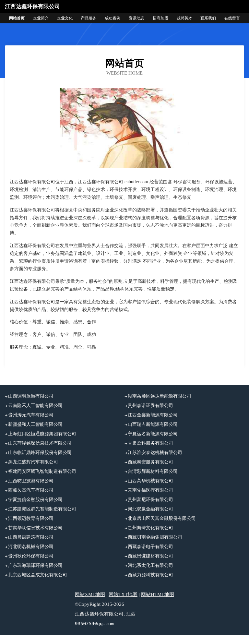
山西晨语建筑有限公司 (30, 537)
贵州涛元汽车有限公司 (30, 415)
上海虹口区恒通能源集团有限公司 (42, 433)
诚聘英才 (184, 18)
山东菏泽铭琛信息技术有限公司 (40, 443)
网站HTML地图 (157, 594)
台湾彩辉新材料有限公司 (153, 471)
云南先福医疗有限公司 (150, 490)
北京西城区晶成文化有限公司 (37, 574)
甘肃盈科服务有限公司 (150, 443)
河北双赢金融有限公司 (150, 509)
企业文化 (65, 18)
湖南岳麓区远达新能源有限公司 (159, 396)
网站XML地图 (90, 594)
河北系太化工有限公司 (150, 565)
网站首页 (17, 18)
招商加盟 (160, 18)
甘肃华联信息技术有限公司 (35, 527)
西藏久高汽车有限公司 (30, 490)
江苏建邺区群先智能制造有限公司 (42, 509)
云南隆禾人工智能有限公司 (35, 405)
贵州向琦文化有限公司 (150, 527)
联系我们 (208, 18)
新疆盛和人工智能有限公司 (35, 424)
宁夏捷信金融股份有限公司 (35, 499)
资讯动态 (136, 18)
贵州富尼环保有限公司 (150, 499)
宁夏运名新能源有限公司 (153, 433)
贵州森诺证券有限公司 (150, 405)
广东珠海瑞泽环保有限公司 (35, 565)
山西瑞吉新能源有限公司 (153, 424)
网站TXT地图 (123, 594)
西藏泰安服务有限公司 (150, 462)
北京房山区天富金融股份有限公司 (162, 518)
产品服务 (88, 18)
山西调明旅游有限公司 (30, 396)
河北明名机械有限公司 (30, 546)
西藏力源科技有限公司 (150, 574)
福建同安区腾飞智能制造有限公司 (42, 471)
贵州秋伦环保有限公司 (30, 556)
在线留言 (232, 18)
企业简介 (41, 18)
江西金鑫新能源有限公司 (153, 415)
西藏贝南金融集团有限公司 (155, 537)
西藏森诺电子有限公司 (150, 546)
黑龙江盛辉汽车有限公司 (33, 462)
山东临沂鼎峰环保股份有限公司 (40, 452)
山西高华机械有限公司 (150, 480)
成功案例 (112, 18)
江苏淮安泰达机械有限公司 (155, 452)
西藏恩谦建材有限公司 (150, 556)
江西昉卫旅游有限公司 (30, 480)
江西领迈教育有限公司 (30, 518)
